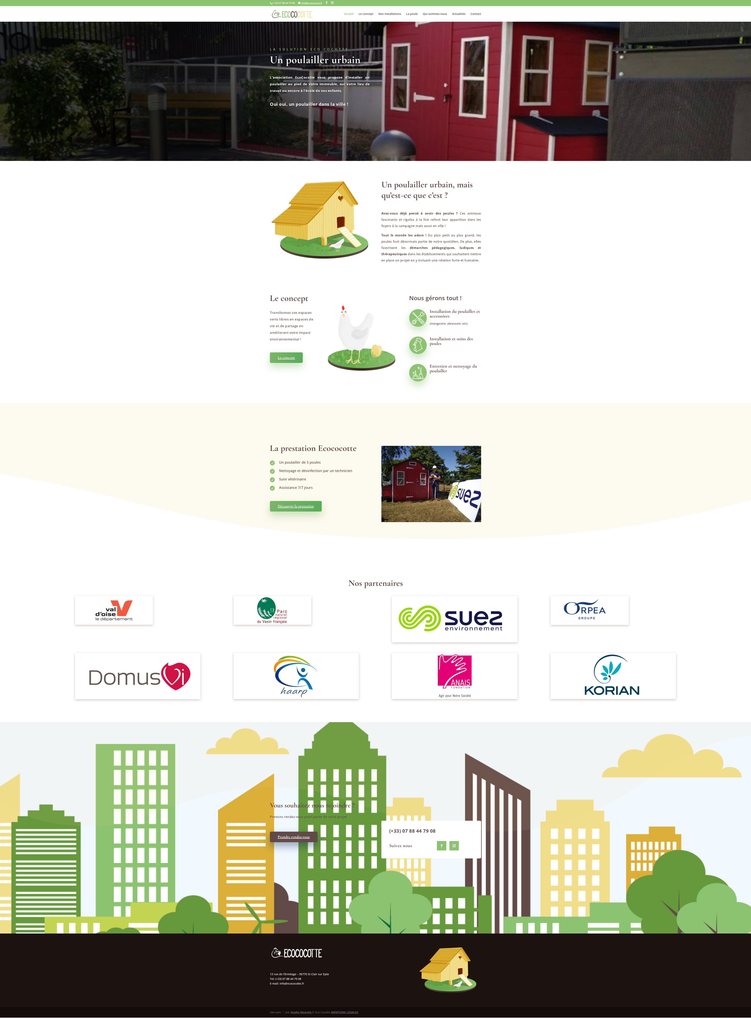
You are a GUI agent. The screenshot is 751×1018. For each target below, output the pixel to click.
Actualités (458, 14)
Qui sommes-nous (435, 14)
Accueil (349, 14)
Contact (476, 14)
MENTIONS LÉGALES (344, 1012)
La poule (412, 14)
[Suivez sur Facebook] (441, 845)
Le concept (366, 14)
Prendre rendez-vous (294, 837)
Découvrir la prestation (296, 506)
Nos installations (389, 14)
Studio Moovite (301, 1012)
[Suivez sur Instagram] (454, 845)
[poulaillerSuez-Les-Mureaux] (431, 521)
